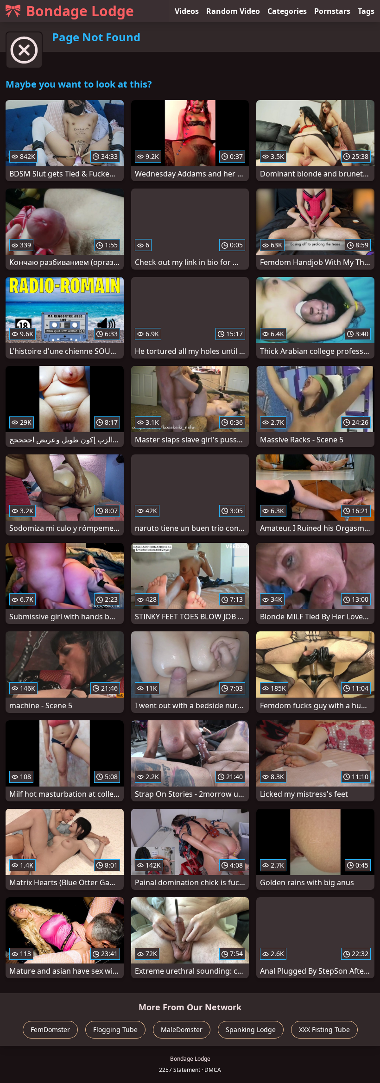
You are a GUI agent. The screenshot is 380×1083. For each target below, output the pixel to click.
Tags (366, 11)
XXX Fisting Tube (324, 1029)
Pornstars (332, 11)
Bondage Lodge (80, 10)
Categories (287, 11)
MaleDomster (182, 1029)
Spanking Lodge (251, 1029)
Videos (187, 11)
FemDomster (50, 1029)
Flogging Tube (115, 1029)
